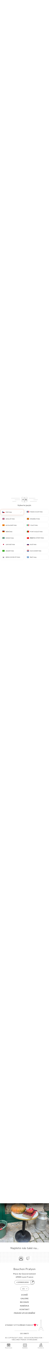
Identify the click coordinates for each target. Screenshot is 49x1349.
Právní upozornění (24, 1313)
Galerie (25, 1298)
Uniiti (26, 1333)
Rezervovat (8, 1347)
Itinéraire (41, 1347)
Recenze (24, 1302)
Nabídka (24, 1306)
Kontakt (25, 1309)
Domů (24, 1295)
